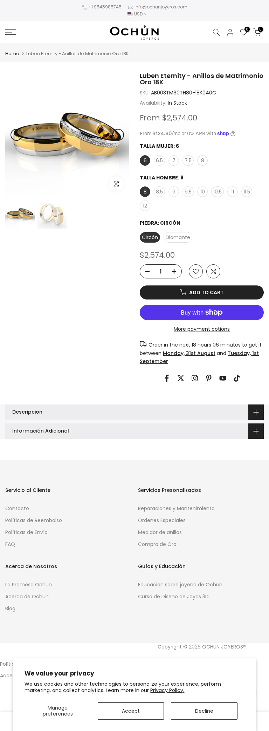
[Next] (118, 135)
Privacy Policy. (167, 690)
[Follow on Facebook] (166, 378)
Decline (204, 710)
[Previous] (16, 135)
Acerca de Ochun (27, 596)
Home (12, 53)
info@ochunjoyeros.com (160, 7)
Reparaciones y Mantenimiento (176, 508)
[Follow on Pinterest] (208, 378)
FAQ (10, 544)
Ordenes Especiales (162, 520)
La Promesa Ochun (28, 584)
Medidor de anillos (160, 532)
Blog (10, 608)
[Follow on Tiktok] (236, 378)
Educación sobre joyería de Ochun (180, 584)
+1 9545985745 (105, 7)
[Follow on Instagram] (194, 378)
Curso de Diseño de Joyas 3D (173, 596)
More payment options (202, 328)
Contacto (17, 508)
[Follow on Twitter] (180, 378)
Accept (131, 710)
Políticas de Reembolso (33, 520)
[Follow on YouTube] (222, 378)
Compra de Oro (157, 544)
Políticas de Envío (26, 532)
